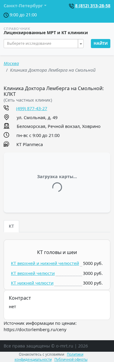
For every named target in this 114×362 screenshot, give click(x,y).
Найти (101, 43)
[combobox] (44, 43)
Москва (11, 63)
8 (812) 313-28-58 (92, 5)
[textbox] (42, 43)
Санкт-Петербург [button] (23, 5)
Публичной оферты (71, 359)
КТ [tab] (11, 226)
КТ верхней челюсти (33, 273)
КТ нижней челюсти (32, 283)
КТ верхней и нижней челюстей (45, 263)
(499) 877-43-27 (31, 108)
